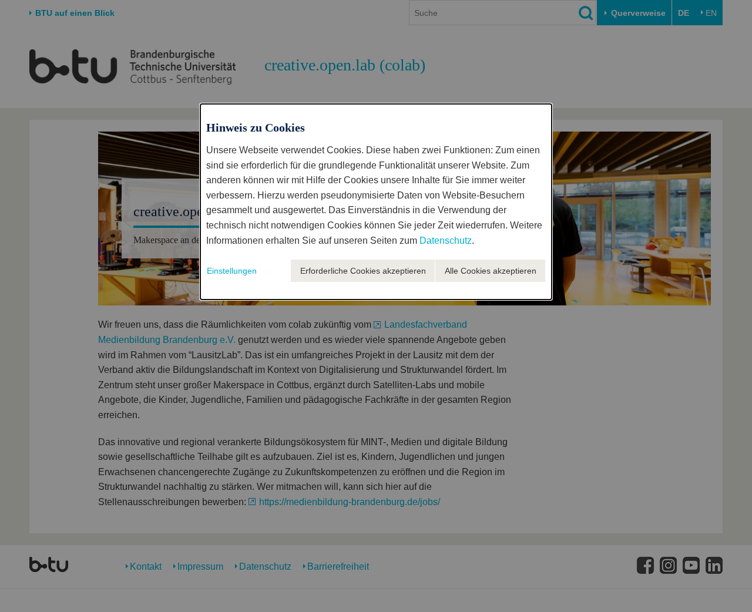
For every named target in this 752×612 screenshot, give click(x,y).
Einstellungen (232, 270)
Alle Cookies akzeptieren (490, 270)
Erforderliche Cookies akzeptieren (363, 270)
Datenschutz (445, 241)
